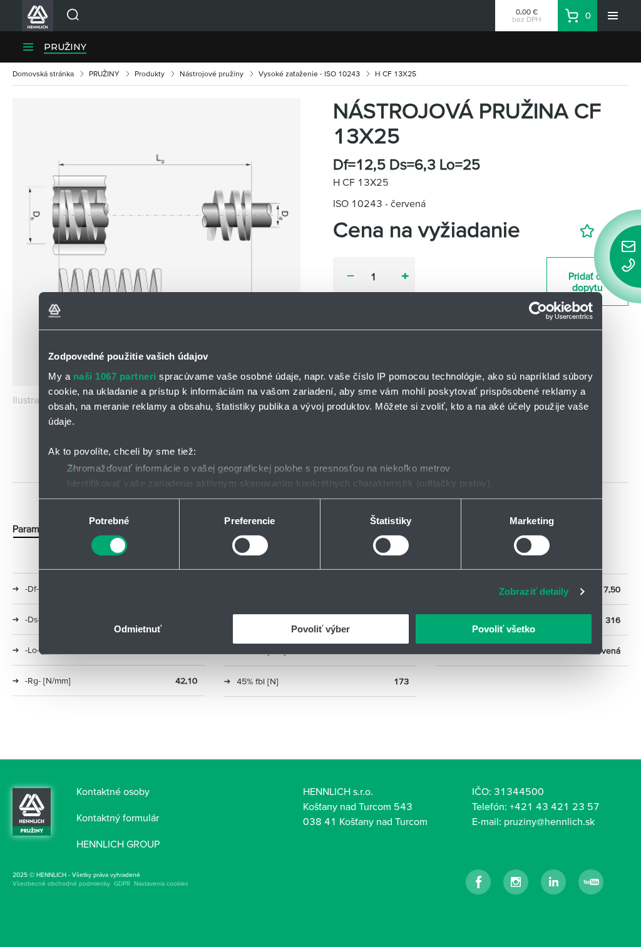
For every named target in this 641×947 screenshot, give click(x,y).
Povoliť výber (320, 629)
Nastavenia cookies (161, 883)
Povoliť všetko (503, 629)
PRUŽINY (65, 47)
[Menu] (612, 15)
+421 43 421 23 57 (555, 806)
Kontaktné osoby (113, 791)
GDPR (122, 883)
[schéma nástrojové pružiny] (156, 242)
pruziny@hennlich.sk (549, 821)
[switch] (250, 545)
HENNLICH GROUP (118, 843)
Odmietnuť (138, 629)
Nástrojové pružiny (212, 73)
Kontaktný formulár (117, 817)
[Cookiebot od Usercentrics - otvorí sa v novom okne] (538, 310)
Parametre (35, 528)
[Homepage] (32, 811)
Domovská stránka (43, 73)
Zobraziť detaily (534, 591)
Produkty (150, 73)
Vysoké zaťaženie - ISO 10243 (309, 73)
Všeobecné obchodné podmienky (61, 883)
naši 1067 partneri (114, 375)
